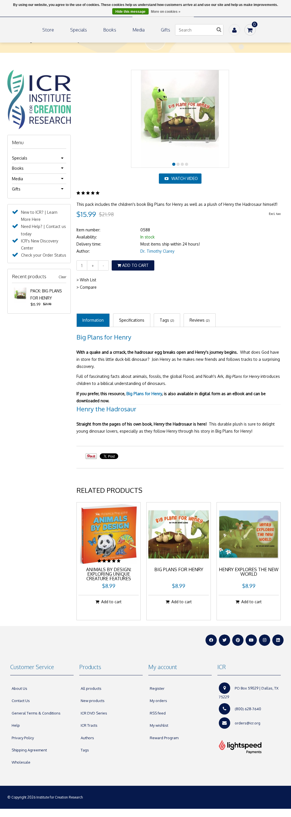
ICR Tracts (89, 725)
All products (91, 688)
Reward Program (164, 738)
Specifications (131, 320)
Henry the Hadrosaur (106, 409)
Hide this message (130, 12)
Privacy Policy (23, 738)
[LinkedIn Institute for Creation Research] (278, 640)
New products (93, 700)
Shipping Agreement (29, 750)
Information (93, 320)
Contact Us (21, 700)
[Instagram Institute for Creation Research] (264, 640)
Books (109, 30)
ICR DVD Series (94, 713)
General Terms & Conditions (36, 713)
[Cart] (250, 29)
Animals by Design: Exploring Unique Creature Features (108, 574)
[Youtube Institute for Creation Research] (251, 640)
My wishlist (159, 725)
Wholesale (21, 762)
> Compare (86, 287)
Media (138, 30)
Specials (78, 30)
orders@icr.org (247, 723)
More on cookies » (165, 12)
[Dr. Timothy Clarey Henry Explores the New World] (249, 534)
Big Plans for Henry (103, 337)
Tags (167, 320)
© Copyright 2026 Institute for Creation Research (45, 797)
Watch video (184, 178)
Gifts (165, 30)
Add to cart (135, 265)
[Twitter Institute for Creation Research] (224, 640)
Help (16, 725)
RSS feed (158, 713)
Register (157, 688)
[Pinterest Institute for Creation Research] (238, 640)
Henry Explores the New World (248, 572)
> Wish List (86, 279)
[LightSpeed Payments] (249, 747)
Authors (87, 738)
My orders (158, 700)
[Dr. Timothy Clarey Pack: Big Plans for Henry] (20, 290)
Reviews (200, 320)
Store (48, 30)
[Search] (219, 29)
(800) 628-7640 (248, 709)
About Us (19, 688)
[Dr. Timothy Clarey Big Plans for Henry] (178, 534)
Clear (62, 277)
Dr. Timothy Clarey (157, 251)
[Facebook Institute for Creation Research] (211, 640)
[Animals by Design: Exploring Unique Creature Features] (108, 534)
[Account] (234, 29)
